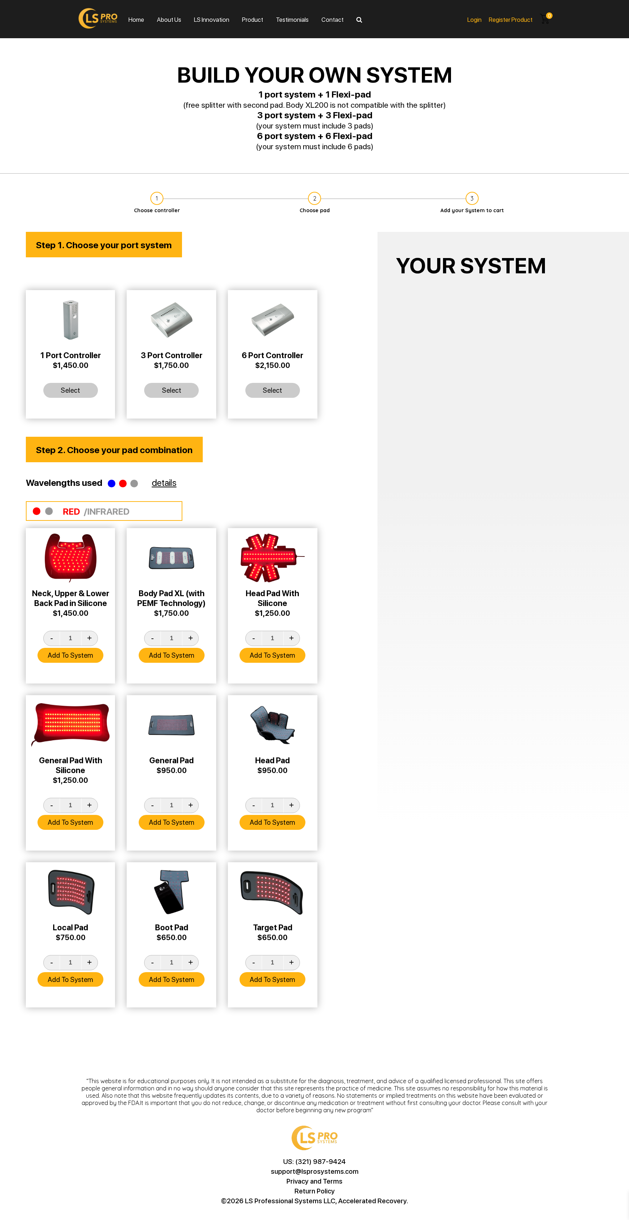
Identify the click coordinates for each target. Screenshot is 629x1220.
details (164, 482)
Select (70, 390)
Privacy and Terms (314, 1180)
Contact (332, 19)
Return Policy (314, 1190)
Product (252, 19)
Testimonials (292, 19)
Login (474, 19)
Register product (511, 19)
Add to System (70, 654)
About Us (169, 19)
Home (136, 19)
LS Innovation (211, 19)
